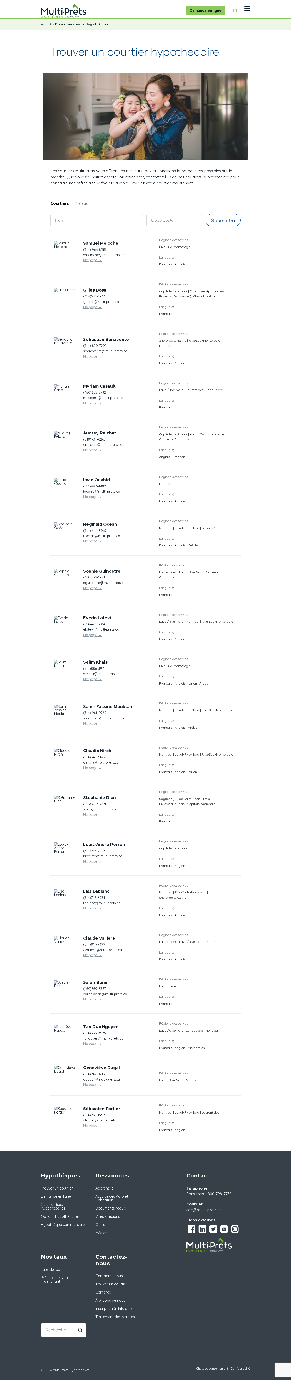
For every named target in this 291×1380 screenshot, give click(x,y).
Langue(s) (166, 257)
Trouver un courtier (57, 1188)
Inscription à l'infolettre (114, 1308)
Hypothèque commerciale (63, 1224)
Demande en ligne (205, 10)
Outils (100, 1224)
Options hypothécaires (60, 1216)
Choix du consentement (212, 1368)
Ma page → (92, 260)
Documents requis (110, 1208)
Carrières (103, 1292)
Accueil (46, 24)
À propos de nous (110, 1300)
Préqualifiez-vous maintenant (55, 1279)
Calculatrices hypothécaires (53, 1206)
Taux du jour (51, 1269)
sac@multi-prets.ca (204, 1209)
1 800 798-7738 (218, 1193)
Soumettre (223, 220)
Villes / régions (107, 1216)
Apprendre (104, 1188)
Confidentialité (240, 1368)
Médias (101, 1233)
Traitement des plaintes (115, 1317)
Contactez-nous (109, 1276)
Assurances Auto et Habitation (111, 1198)
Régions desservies (173, 240)
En (235, 10)
